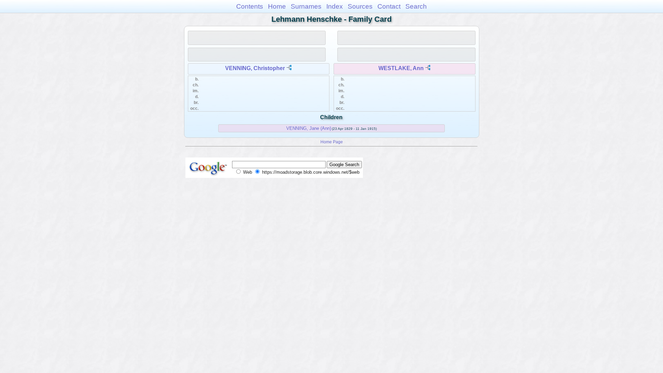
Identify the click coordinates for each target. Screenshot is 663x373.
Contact (389, 6)
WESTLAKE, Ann (401, 68)
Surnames (306, 6)
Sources (360, 6)
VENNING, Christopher (255, 68)
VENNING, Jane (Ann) (308, 128)
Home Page (331, 142)
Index (334, 6)
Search (416, 6)
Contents (249, 6)
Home (277, 6)
